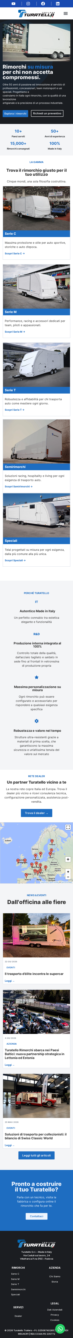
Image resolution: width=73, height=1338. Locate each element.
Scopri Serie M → (15, 331)
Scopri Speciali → (15, 560)
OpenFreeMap (54, 882)
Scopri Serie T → (14, 409)
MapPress (44, 882)
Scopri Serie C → (15, 253)
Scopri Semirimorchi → (19, 486)
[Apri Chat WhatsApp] (60, 1329)
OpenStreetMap (66, 882)
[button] (65, 13)
